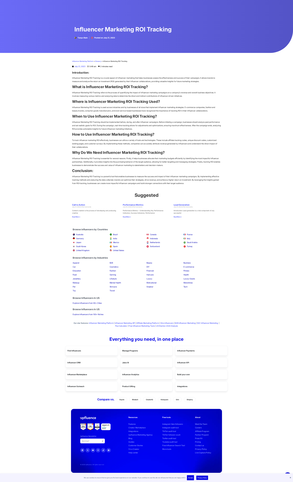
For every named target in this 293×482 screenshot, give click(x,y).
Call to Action (78, 205)
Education (77, 271)
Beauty (149, 263)
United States (118, 250)
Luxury (149, 279)
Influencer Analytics (130, 374)
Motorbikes (188, 283)
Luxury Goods (189, 279)
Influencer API (183, 362)
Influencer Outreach (75, 386)
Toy (74, 290)
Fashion (113, 271)
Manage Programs (130, 351)
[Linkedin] (82, 450)
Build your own (183, 374)
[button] (291, 478)
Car (74, 267)
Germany (80, 238)
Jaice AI (125, 362)
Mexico (116, 242)
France (190, 234)
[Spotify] (108, 450)
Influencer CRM (74, 362)
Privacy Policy (202, 478)
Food (75, 275)
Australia (79, 234)
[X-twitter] (87, 450)
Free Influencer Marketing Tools (142, 326)
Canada (153, 234)
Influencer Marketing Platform (82, 61)
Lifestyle (113, 279)
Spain (115, 246)
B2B (111, 263)
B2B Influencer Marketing (185, 323)
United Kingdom (83, 250)
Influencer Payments (186, 351)
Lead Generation (182, 205)
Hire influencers (166, 323)
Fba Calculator (121, 326)
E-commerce (188, 267)
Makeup (76, 283)
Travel (112, 290)
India (115, 238)
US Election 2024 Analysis (167, 326)
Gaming (113, 275)
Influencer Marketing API (125, 323)
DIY (147, 267)
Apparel (76, 263)
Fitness (186, 271)
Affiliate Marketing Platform (147, 323)
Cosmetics (114, 267)
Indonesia (154, 238)
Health (186, 275)
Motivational (151, 283)
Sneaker (149, 287)
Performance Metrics (133, 205)
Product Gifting (128, 386)
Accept (190, 478)
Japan (78, 242)
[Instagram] (98, 450)
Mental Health (115, 283)
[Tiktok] (103, 450)
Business (187, 263)
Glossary (98, 61)
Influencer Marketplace (77, 374)
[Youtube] (93, 450)
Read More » (76, 217)
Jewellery (77, 279)
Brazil (115, 234)
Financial (150, 271)
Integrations (182, 386)
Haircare (150, 275)
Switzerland (155, 246)
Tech (185, 287)
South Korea (81, 246)
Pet (74, 287)
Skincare (113, 287)
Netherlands (155, 242)
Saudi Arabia (192, 242)
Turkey (190, 246)
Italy (188, 238)
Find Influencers (74, 351)
